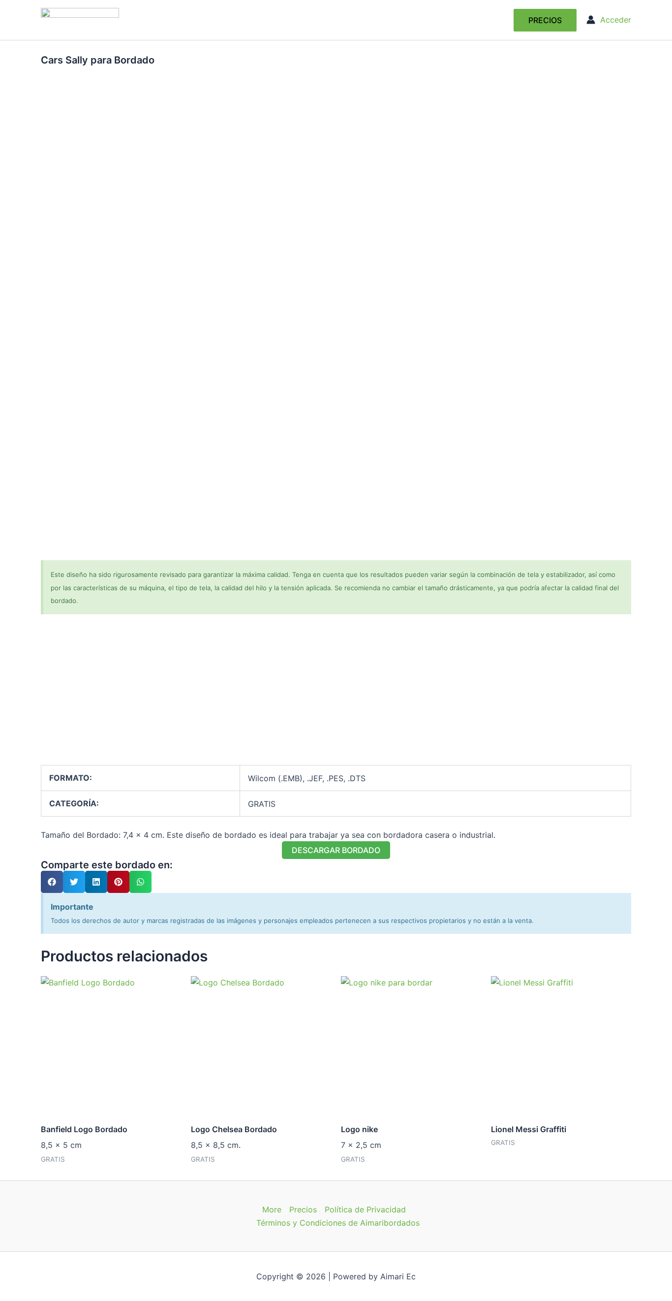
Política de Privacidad (365, 1209)
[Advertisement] (336, 696)
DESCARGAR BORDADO (336, 850)
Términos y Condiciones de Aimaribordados (338, 1223)
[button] (545, 20)
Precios (303, 1209)
